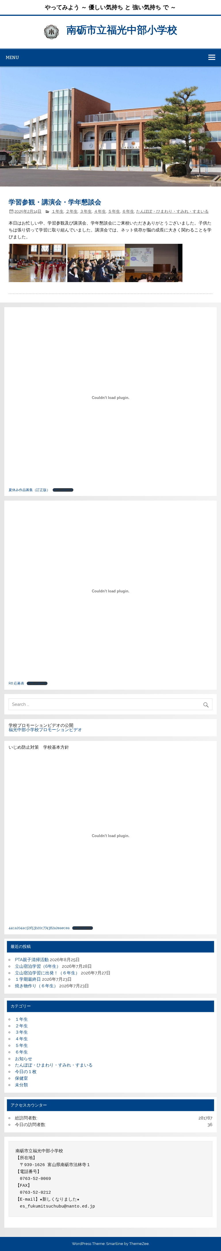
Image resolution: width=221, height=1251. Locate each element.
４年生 (100, 211)
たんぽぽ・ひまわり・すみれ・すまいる (172, 211)
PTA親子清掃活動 (32, 959)
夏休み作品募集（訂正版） (29, 490)
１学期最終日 (28, 979)
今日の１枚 (26, 1071)
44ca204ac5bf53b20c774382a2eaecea (39, 928)
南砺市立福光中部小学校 (121, 29)
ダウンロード (63, 490)
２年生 (72, 211)
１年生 (58, 211)
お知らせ (23, 1058)
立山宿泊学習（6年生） (38, 966)
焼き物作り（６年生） (36, 985)
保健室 (21, 1078)
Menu (12, 57)
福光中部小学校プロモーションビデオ (45, 729)
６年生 (128, 211)
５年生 (114, 211)
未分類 (21, 1085)
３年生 (86, 211)
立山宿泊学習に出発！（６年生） (47, 973)
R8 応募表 (16, 683)
